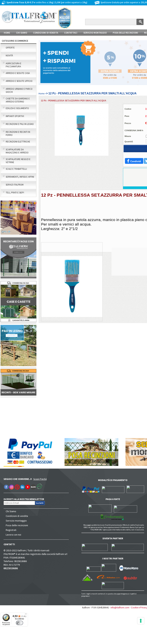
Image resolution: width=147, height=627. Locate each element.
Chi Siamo (11, 511)
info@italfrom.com (120, 607)
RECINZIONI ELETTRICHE (18, 141)
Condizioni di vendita (17, 516)
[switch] (19, 623)
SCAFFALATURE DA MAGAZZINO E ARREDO (17, 151)
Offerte (10, 47)
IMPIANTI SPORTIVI (15, 116)
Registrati (11, 530)
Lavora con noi (13, 534)
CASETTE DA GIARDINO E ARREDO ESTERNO (18, 100)
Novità (9, 55)
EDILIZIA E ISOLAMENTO (17, 108)
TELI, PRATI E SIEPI (15, 192)
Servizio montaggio (16, 520)
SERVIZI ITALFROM (14, 184)
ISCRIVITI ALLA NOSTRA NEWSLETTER (26, 499)
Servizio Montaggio (95, 32)
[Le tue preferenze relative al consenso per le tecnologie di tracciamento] (140, 620)
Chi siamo (21, 32)
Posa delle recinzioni (17, 525)
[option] (72, 292)
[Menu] (26, 615)
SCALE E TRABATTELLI (16, 168)
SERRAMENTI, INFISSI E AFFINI (20, 176)
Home (7, 32)
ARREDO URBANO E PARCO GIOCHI (19, 90)
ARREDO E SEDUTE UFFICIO (19, 81)
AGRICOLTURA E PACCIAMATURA (13, 65)
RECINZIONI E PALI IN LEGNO (20, 124)
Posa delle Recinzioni (125, 32)
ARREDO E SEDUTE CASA (18, 73)
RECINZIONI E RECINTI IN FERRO (18, 133)
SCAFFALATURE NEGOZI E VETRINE (18, 161)
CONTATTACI (70, 32)
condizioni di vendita (45, 32)
